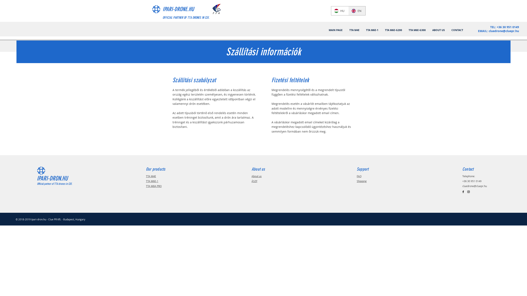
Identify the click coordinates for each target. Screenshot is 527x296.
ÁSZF (254, 181)
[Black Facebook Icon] (463, 191)
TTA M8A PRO (154, 186)
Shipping (362, 181)
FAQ (359, 176)
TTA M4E (151, 176)
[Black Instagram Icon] (468, 191)
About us (257, 176)
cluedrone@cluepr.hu (504, 31)
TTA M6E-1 (152, 181)
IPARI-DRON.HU (52, 178)
